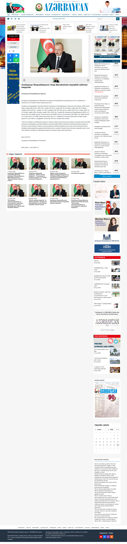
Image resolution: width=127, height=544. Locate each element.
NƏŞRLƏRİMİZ (95, 527)
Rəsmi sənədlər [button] (27, 14)
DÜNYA (74, 14)
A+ (14, 51)
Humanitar (53, 527)
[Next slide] (88, 80)
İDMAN (80, 14)
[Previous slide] (24, 80)
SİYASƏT (47, 14)
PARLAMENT (40, 14)
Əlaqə (111, 533)
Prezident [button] (15, 14)
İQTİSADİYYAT (56, 14)
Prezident (21, 527)
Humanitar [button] (66, 14)
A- (10, 51)
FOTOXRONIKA (96, 14)
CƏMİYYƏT (86, 14)
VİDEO (112, 14)
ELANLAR (105, 14)
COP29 (117, 14)
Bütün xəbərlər (115, 61)
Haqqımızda (103, 533)
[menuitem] (56, 80)
